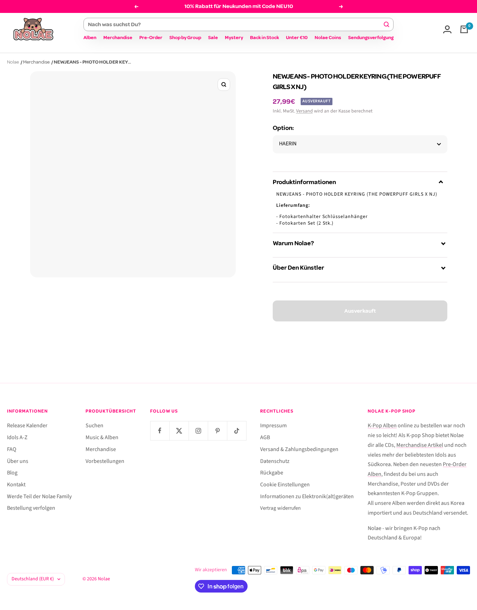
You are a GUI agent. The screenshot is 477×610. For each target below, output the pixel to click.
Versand (304, 111)
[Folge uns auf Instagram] (198, 430)
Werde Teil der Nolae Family (39, 496)
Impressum (273, 425)
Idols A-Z (17, 437)
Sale (213, 38)
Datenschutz (274, 461)
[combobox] (235, 24)
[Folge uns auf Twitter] (179, 430)
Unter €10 (297, 38)
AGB (265, 437)
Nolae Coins (328, 38)
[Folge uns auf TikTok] (236, 430)
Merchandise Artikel (419, 445)
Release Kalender (27, 425)
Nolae (13, 62)
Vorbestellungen (105, 461)
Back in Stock (264, 38)
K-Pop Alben (382, 425)
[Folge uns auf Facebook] (159, 430)
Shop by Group (185, 38)
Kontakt (16, 484)
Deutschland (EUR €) (33, 578)
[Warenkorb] (464, 29)
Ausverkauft (360, 310)
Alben (89, 38)
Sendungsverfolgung (371, 38)
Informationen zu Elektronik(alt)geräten (307, 496)
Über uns (17, 461)
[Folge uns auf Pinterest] (217, 430)
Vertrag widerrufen (280, 508)
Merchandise (117, 38)
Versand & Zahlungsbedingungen (299, 449)
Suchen (94, 425)
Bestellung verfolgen (31, 508)
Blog (12, 473)
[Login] (447, 29)
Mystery (234, 38)
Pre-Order (150, 38)
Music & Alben (102, 437)
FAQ (11, 449)
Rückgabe (271, 473)
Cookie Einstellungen (285, 484)
